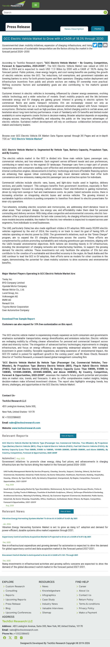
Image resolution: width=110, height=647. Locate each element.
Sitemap (46, 612)
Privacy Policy (86, 608)
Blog (8, 608)
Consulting (11, 590)
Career (82, 586)
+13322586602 (21, 633)
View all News (65, 511)
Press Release (13, 603)
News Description (74, 28)
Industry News (50, 603)
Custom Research (15, 586)
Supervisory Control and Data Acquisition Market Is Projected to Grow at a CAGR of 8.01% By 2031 (46, 537)
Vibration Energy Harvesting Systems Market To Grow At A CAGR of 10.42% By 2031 (39, 518)
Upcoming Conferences (18, 612)
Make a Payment (88, 612)
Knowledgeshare (51, 590)
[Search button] (105, 12)
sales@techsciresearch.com (24, 630)
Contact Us (85, 595)
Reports (10, 595)
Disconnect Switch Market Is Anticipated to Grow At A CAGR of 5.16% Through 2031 (40, 555)
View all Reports (67, 436)
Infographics (49, 595)
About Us (84, 590)
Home (98, 28)
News (45, 586)
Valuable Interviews (52, 608)
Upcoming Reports (16, 599)
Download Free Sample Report (18, 318)
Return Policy (86, 599)
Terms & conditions (89, 603)
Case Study (48, 599)
